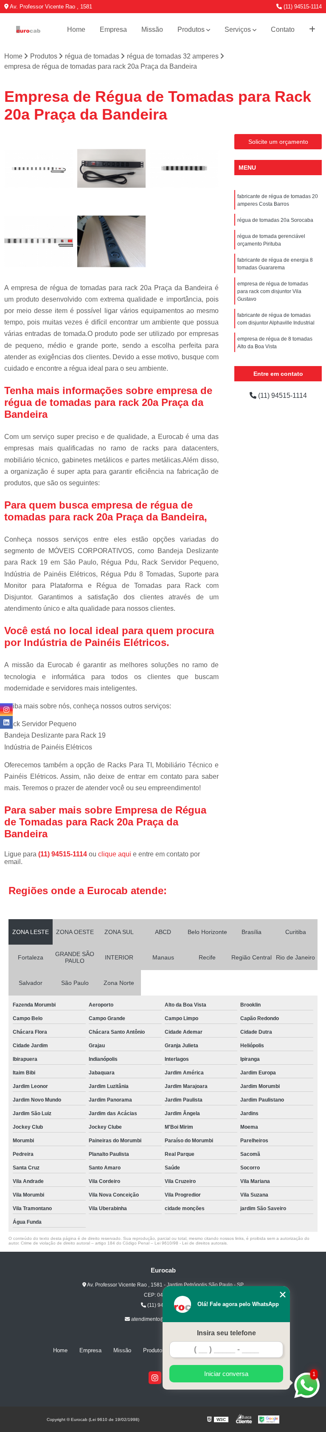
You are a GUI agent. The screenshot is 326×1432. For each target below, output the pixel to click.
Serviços (238, 29)
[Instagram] (155, 1377)
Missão (152, 29)
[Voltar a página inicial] (28, 29)
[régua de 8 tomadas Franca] (111, 241)
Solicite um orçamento (278, 141)
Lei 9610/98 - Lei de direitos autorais (191, 1243)
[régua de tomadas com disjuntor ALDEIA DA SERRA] (38, 168)
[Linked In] (6, 722)
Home (76, 29)
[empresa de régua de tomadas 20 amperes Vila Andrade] (111, 168)
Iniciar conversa (226, 1373)
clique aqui (114, 854)
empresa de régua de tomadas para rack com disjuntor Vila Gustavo (272, 291)
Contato (283, 29)
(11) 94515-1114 (302, 6)
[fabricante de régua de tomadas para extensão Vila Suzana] (38, 241)
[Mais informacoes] (312, 29)
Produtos (191, 29)
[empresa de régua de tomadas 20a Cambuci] (184, 168)
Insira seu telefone (226, 1333)
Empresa (113, 29)
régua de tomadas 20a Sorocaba (275, 220)
